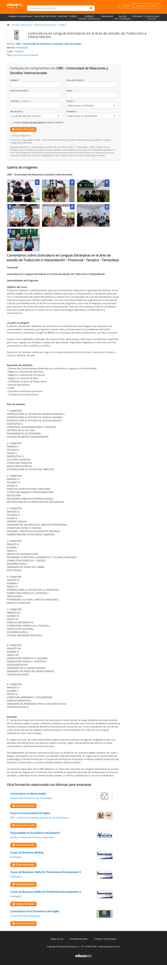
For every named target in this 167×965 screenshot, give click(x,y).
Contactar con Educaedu (105, 938)
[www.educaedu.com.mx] (83, 955)
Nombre (14, 80)
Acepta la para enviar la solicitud (38, 122)
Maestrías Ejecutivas (45, 16)
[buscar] (91, 8)
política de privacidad (32, 122)
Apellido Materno (19, 90)
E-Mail (69, 90)
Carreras (89, 17)
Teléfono (19, 101)
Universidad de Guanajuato (25, 915)
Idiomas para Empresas (45, 24)
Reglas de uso (57, 938)
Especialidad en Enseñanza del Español (35, 832)
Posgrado (137, 16)
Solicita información (25, 129)
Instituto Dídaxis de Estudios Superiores (32, 837)
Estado (69, 101)
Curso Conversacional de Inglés (30, 813)
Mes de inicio (16, 111)
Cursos (73, 16)
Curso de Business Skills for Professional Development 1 (45, 872)
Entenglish (16, 857)
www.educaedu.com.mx (109, 946)
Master (123, 17)
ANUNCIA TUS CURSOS (147, 5)
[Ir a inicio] (8, 24)
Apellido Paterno (74, 80)
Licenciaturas (151, 17)
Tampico (62, 24)
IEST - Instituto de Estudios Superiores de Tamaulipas (39, 817)
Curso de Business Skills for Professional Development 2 (45, 891)
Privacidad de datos (79, 938)
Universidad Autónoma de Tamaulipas (31, 798)
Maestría (63, 16)
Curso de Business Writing (27, 852)
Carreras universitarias (20, 16)
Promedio (71, 111)
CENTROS (125, 5)
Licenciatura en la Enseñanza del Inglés (34, 911)
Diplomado (107, 16)
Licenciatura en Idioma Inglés (28, 793)
